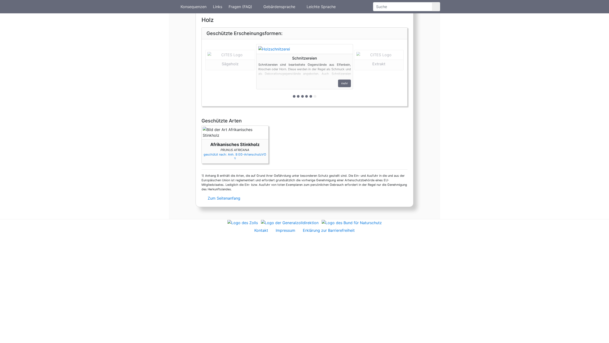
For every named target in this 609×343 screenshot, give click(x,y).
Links (217, 6)
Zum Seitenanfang (223, 198)
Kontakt (261, 230)
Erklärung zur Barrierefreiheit (329, 230)
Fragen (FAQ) (240, 6)
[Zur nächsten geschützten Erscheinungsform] (304, 49)
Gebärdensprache (279, 6)
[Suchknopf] (436, 6)
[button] (230, 72)
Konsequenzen (193, 6)
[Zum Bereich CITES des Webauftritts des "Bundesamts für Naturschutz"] (352, 222)
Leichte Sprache (321, 6)
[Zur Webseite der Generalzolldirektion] (289, 222)
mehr (344, 83)
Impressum (285, 230)
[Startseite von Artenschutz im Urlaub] (172, 6)
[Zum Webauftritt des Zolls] (242, 222)
